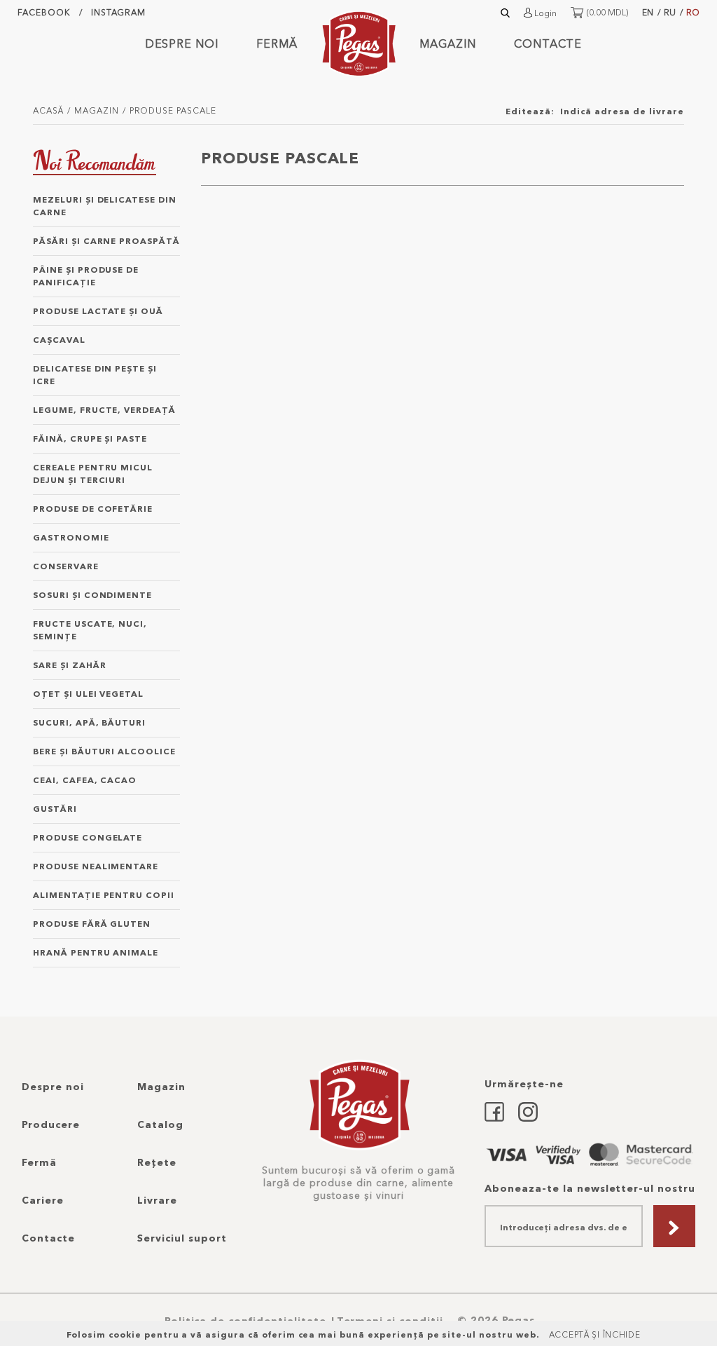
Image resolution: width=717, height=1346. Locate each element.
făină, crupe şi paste (90, 438)
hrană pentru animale (95, 952)
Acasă (48, 110)
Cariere (43, 1200)
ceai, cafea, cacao (85, 780)
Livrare (157, 1200)
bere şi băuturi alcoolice (104, 751)
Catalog (160, 1124)
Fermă (277, 43)
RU (670, 12)
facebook (44, 12)
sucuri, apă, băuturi (89, 722)
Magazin (447, 43)
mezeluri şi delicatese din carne (104, 205)
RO (692, 12)
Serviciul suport (181, 1238)
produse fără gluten (92, 923)
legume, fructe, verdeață (104, 410)
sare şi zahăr (69, 665)
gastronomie (71, 537)
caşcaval (59, 339)
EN (647, 12)
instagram (118, 12)
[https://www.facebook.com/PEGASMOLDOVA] (494, 1109)
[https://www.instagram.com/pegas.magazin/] (528, 1109)
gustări (55, 808)
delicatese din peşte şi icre (95, 374)
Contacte (548, 43)
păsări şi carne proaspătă (106, 241)
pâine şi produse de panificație (86, 275)
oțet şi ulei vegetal (88, 693)
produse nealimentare (95, 866)
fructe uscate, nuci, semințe (90, 629)
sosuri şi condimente (92, 595)
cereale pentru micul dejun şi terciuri (93, 473)
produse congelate (87, 837)
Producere (51, 1124)
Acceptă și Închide (595, 1334)
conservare (66, 566)
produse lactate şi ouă (98, 311)
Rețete (156, 1162)
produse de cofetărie (93, 508)
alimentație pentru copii (103, 895)
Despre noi (182, 43)
